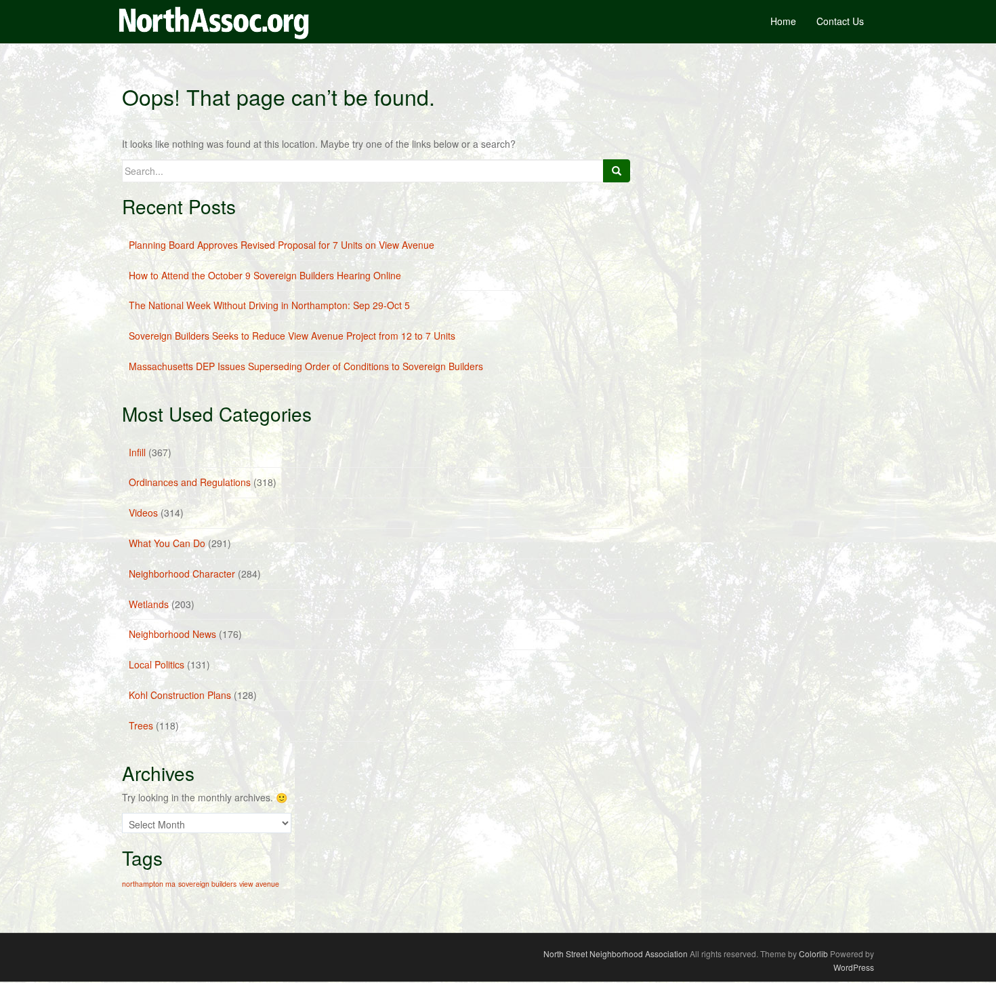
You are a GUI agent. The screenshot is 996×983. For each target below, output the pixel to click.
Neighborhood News (172, 634)
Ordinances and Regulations (190, 482)
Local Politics (156, 664)
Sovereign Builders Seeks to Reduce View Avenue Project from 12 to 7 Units (292, 335)
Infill (137, 452)
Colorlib (813, 953)
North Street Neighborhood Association (615, 953)
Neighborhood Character (182, 573)
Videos (143, 512)
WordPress (853, 967)
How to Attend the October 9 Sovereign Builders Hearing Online (265, 275)
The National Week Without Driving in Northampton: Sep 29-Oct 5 (269, 305)
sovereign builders (207, 884)
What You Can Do (167, 543)
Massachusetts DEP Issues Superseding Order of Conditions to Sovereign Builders (306, 366)
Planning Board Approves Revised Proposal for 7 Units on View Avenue (281, 245)
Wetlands (149, 604)
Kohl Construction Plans (180, 695)
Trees (141, 725)
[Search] (616, 170)
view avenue (259, 884)
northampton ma (148, 884)
